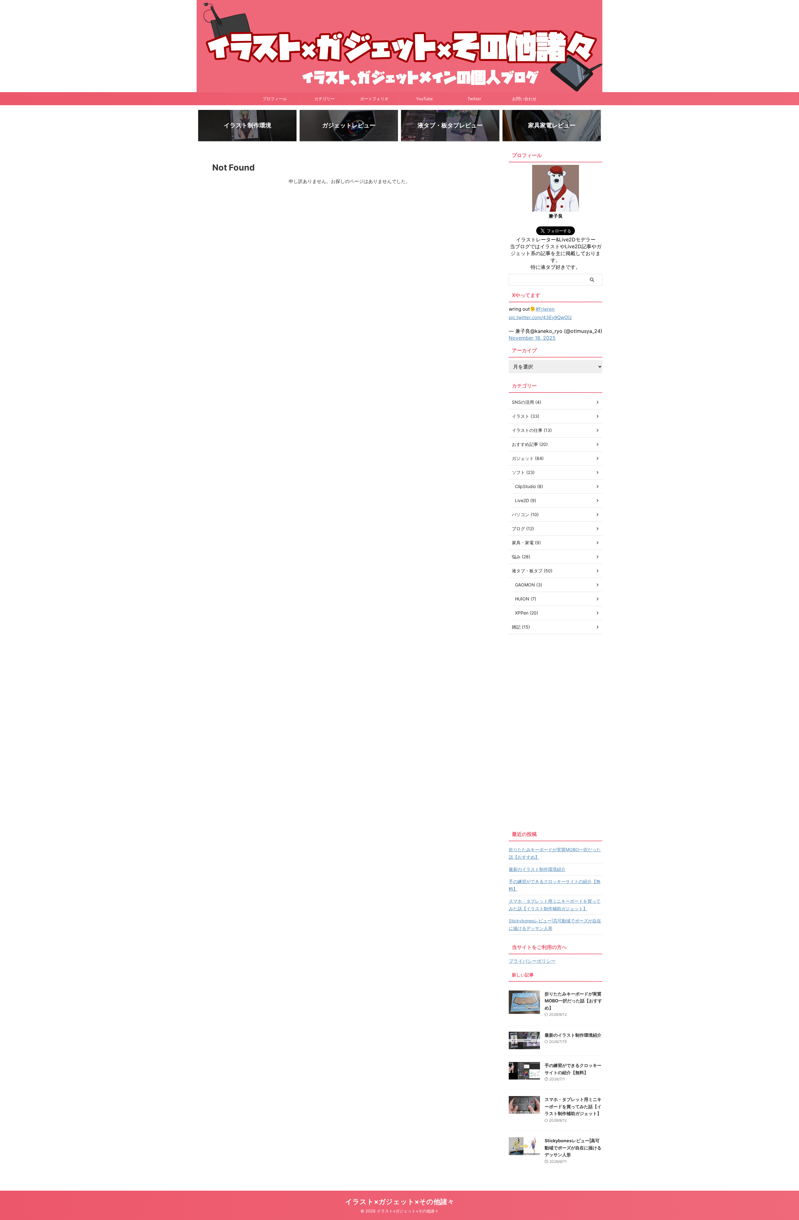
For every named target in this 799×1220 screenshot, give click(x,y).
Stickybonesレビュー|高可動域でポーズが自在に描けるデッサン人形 (555, 924)
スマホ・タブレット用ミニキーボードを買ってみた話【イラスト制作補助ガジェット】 (554, 904)
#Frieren (545, 309)
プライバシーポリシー (532, 961)
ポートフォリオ (374, 98)
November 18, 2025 (532, 338)
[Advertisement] (555, 731)
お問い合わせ (524, 98)
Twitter (474, 98)
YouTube (424, 98)
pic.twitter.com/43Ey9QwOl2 (540, 317)
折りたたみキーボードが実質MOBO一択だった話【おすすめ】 (555, 853)
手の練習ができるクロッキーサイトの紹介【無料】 (554, 885)
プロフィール (274, 98)
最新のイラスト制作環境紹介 (537, 869)
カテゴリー (324, 98)
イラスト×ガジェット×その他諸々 (399, 1202)
